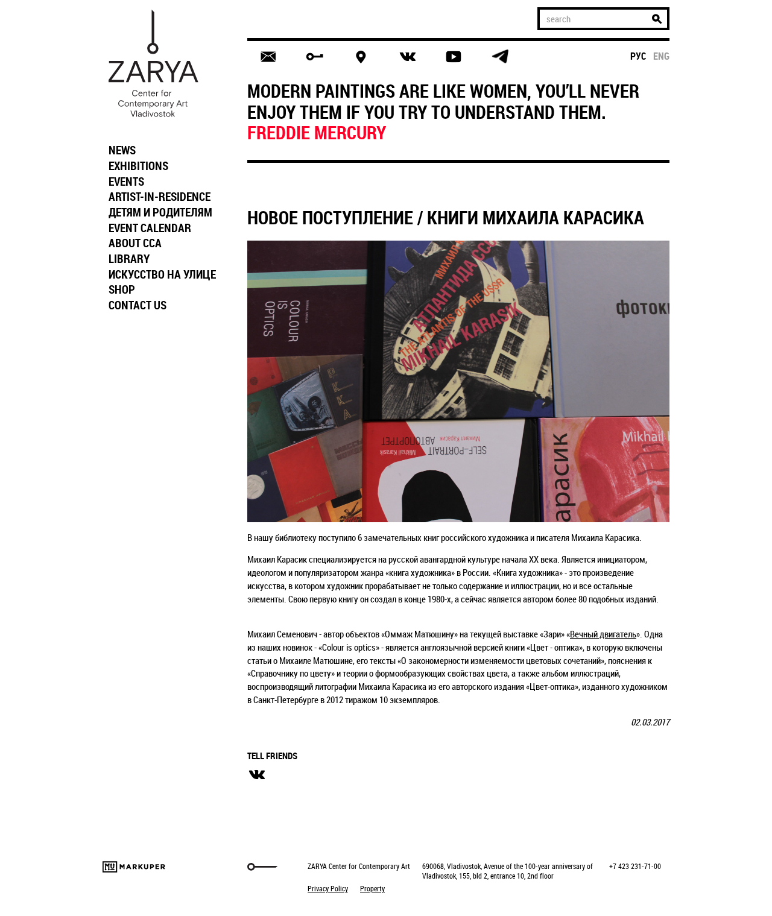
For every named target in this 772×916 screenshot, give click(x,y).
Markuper (134, 867)
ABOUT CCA (135, 243)
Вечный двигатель (603, 634)
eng (661, 56)
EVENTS (126, 181)
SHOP (122, 289)
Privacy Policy (328, 888)
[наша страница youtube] (453, 57)
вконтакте (256, 775)
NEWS (122, 150)
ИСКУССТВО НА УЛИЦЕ (162, 274)
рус (638, 56)
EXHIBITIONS (138, 166)
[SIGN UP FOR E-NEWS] (268, 56)
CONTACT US (137, 305)
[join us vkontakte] (407, 57)
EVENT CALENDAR (150, 228)
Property (372, 888)
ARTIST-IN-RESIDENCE (159, 196)
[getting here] (361, 57)
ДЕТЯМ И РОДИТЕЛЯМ (160, 212)
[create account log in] (314, 56)
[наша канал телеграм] (500, 56)
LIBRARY (129, 259)
